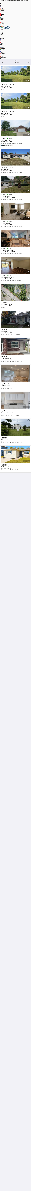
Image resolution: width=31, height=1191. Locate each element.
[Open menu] (0, 58)
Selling (1, 32)
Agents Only (2, 38)
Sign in (4, 24)
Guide (1, 30)
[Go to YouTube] (0, 4)
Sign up (1, 24)
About (1, 35)
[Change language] (1, 6)
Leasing (1, 34)
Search (1, 29)
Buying (1, 33)
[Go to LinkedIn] (0, 5)
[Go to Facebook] (0, 3)
